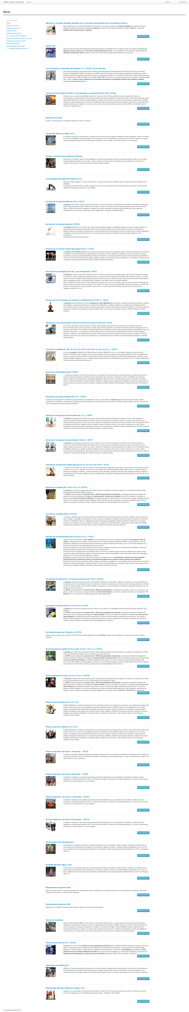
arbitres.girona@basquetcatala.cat (75, 81)
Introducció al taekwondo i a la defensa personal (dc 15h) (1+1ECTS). (75, 579)
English (167, 2)
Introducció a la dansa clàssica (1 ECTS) (63, 224)
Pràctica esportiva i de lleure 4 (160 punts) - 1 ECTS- (68, 819)
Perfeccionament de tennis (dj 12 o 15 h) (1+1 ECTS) (67, 675)
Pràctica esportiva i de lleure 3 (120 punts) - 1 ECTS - (68, 796)
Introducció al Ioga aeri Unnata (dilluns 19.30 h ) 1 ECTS (69, 440)
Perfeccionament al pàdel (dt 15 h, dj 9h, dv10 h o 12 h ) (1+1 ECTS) (74, 649)
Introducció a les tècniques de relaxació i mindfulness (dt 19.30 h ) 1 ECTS (77, 300)
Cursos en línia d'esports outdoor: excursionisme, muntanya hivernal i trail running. (81, 93)
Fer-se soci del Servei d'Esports (16, 36)
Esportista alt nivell (54, 117)
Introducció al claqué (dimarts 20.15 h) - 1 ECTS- (66, 396)
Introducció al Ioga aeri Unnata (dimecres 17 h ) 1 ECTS (69, 415)
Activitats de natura (12, 26)
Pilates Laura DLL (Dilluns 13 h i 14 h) (61, 726)
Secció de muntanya (54, 920)
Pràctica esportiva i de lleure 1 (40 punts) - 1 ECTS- (67, 751)
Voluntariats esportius (13, 43)
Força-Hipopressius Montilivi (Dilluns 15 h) (64, 179)
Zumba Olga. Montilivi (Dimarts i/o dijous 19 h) (65, 988)
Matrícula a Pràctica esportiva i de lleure (18, 38)
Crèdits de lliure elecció (13, 33)
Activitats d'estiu (11, 31)
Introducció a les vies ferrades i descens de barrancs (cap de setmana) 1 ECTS (79, 322)
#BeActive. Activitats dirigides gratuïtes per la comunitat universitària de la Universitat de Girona (86, 23)
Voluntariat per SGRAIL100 (57, 965)
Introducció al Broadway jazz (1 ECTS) (62, 372)
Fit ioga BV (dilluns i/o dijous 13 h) (60, 133)
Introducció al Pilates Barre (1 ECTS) (61, 514)
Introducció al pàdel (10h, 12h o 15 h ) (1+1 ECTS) (66, 487)
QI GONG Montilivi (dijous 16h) (59, 864)
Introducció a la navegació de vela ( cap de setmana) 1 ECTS (71, 271)
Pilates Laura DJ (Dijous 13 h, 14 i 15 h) (62, 702)
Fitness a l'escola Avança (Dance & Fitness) (64, 156)
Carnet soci (50, 45)
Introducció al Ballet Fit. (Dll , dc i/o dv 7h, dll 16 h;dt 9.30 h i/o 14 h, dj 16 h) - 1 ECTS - (82, 349)
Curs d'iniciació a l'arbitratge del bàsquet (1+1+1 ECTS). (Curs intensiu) (76, 68)
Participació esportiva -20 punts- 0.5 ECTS (63, 632)
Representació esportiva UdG (15, 41)
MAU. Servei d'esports (14, 1)
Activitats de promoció (13, 28)
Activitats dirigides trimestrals (15, 46)
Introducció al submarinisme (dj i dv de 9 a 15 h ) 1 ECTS (69, 536)
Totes (8, 23)
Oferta (29, 2)
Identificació (183, 2)
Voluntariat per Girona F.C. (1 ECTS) (61, 942)
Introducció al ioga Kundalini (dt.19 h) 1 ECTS (65, 201)
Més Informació (143, 36)
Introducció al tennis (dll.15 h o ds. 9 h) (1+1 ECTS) (67, 605)
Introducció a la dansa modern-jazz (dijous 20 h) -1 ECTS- (70, 248)
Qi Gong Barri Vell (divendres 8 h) (60, 842)
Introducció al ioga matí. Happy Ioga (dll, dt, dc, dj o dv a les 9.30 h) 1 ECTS (77, 464)
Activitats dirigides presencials (18, 48)
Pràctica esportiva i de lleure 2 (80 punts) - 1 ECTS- (67, 774)
